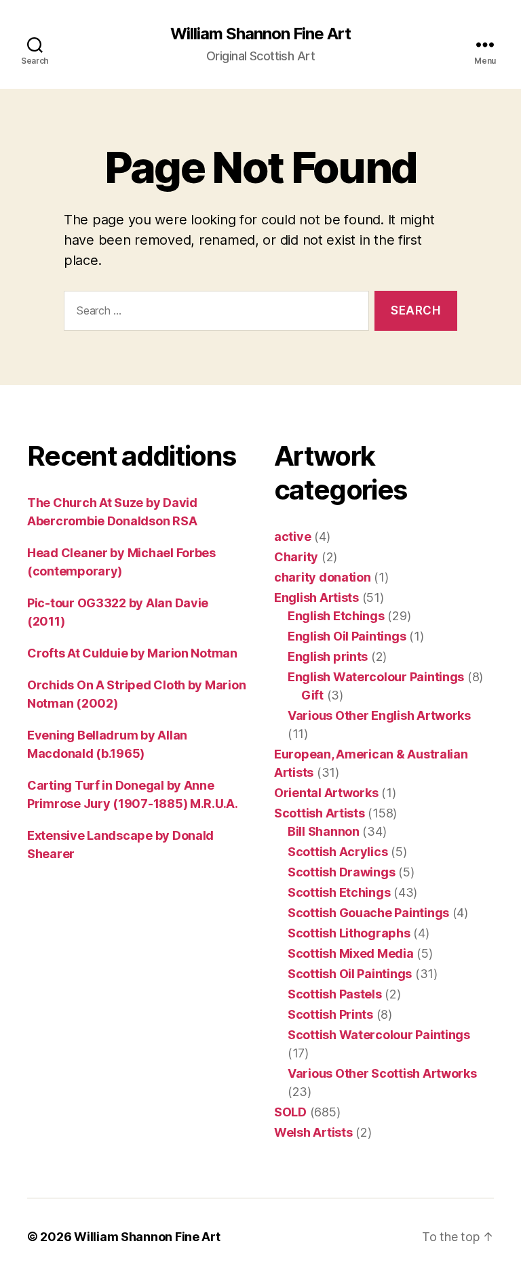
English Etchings (336, 616)
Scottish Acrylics (337, 852)
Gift (312, 695)
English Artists (316, 597)
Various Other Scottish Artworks (382, 1073)
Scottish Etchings (339, 892)
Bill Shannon (324, 831)
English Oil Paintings (347, 636)
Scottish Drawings (341, 872)
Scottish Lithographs (349, 933)
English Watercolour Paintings (376, 677)
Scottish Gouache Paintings (368, 913)
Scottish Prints (330, 1014)
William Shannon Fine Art (260, 34)
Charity (296, 557)
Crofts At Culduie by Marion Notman (132, 653)
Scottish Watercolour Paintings (379, 1035)
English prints (328, 656)
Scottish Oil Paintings (350, 974)
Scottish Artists (319, 813)
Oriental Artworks (326, 793)
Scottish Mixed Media (351, 953)
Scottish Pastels (335, 994)
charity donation (322, 577)
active (292, 536)
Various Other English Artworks (379, 715)
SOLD (290, 1112)
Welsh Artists (313, 1132)
